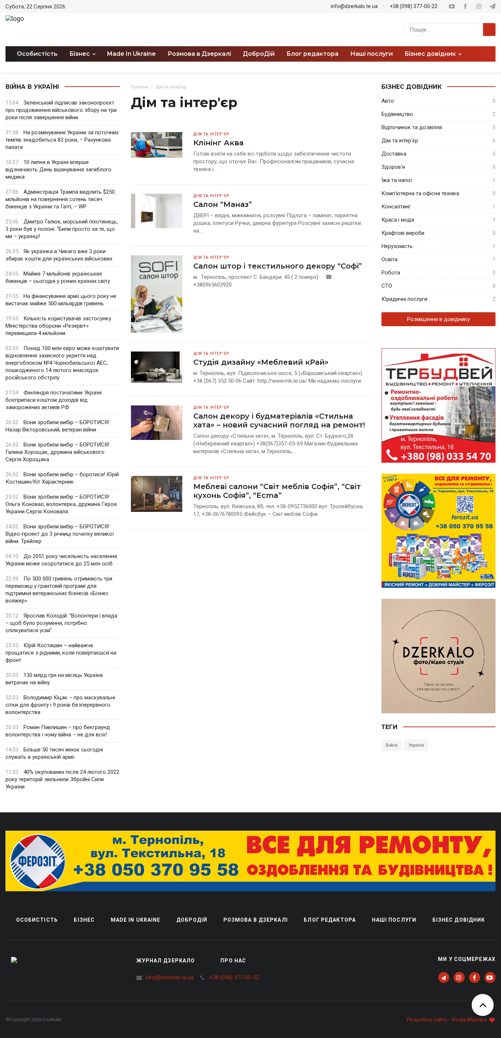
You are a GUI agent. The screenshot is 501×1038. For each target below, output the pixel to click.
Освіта (389, 259)
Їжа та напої (396, 180)
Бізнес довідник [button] (431, 53)
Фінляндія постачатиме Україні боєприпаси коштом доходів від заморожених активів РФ (54, 400)
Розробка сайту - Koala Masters (448, 1019)
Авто (387, 101)
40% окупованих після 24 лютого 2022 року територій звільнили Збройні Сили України (62, 779)
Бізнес (84, 920)
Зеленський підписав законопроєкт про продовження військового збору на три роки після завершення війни (61, 110)
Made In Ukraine (131, 53)
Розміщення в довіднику (438, 319)
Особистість (37, 53)
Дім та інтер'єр (399, 140)
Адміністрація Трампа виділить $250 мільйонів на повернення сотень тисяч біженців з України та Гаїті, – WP (60, 199)
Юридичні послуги (404, 299)
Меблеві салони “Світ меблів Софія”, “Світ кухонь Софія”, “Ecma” (277, 491)
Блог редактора (312, 53)
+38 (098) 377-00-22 (414, 6)
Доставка (393, 153)
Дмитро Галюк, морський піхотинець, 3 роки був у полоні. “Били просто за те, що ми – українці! (62, 229)
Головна (139, 87)
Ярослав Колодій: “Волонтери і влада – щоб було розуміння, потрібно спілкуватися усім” (61, 623)
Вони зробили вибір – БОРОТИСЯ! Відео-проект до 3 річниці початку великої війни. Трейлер (60, 534)
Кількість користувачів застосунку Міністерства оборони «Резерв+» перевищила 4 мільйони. (58, 325)
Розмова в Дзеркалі (199, 53)
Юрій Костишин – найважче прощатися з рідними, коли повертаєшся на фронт (61, 652)
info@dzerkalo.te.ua (354, 6)
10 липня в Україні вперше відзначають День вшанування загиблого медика (58, 169)
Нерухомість (397, 246)
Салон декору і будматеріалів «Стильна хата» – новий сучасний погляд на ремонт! (279, 420)
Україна (416, 745)
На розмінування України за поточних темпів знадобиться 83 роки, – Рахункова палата (62, 139)
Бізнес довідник (458, 920)
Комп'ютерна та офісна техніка (420, 193)
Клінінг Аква (218, 142)
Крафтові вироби (402, 233)
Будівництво (397, 114)
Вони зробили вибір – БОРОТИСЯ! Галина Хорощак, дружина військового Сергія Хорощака (57, 452)
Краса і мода (397, 219)
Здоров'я (393, 167)
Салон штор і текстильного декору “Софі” (277, 266)
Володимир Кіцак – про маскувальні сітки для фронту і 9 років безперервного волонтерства (60, 704)
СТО (386, 286)
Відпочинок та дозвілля (411, 127)
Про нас (233, 961)
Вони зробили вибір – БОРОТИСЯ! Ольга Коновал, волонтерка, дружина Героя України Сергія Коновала (61, 504)
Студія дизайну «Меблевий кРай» (261, 362)
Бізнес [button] (80, 53)
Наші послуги (371, 53)
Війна (392, 745)
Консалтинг (396, 206)
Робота (390, 272)
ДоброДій (259, 53)
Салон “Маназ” (222, 204)
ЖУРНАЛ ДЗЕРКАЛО (165, 961)
